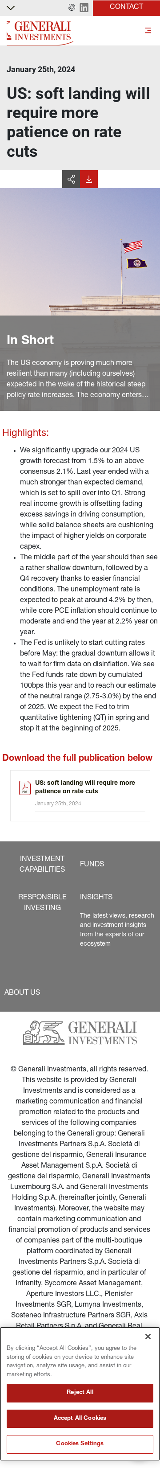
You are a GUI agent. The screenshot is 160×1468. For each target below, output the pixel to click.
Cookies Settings (80, 1444)
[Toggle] (148, 31)
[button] (72, 8)
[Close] (148, 1336)
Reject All (80, 1393)
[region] (80, 1394)
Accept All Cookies (80, 1419)
